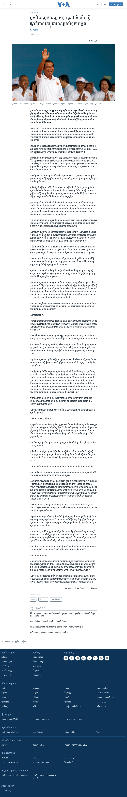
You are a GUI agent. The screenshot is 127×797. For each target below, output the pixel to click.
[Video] (105, 4)
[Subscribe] (107, 658)
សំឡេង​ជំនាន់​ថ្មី (37, 671)
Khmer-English (102, 702)
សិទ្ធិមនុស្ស (36, 697)
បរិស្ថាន (66, 688)
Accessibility (69, 758)
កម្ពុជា (3, 688)
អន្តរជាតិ (4, 693)
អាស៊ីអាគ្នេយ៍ (5, 706)
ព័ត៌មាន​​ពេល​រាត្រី (37, 662)
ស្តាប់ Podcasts (38, 732)
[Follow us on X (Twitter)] (71, 658)
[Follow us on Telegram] (89, 658)
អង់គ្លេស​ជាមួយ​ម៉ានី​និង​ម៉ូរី (9, 719)
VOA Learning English (73, 719)
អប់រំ (34, 706)
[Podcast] (101, 658)
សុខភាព (35, 702)
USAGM (4, 758)
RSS (97, 732)
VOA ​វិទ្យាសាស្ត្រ (6, 671)
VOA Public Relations (9, 762)
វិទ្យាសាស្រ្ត (67, 693)
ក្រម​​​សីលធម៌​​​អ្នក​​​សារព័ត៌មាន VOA (75, 745)
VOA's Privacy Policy (41, 762)
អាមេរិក (3, 697)
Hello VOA (36, 666)
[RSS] (95, 658)
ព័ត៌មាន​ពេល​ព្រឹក (37, 657)
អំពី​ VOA (4, 745)
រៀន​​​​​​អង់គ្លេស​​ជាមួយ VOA (41, 719)
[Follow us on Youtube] (77, 658)
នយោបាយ (34, 12)
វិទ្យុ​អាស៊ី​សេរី (68, 762)
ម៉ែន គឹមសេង (34, 30)
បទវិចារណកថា (101, 706)
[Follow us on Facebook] (66, 658)
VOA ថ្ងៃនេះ (5, 666)
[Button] (92, 40)
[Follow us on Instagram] (83, 658)
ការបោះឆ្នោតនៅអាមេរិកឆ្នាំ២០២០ (107, 697)
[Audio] (98, 4)
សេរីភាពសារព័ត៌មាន (102, 693)
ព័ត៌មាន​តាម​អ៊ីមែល (70, 732)
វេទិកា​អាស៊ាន (36, 675)
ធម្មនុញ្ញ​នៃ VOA (38, 745)
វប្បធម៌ (66, 697)
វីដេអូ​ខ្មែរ (4, 657)
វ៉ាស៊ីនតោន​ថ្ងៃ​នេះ (6, 662)
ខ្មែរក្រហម (67, 702)
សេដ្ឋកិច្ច (35, 693)
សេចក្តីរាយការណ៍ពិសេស (72, 706)
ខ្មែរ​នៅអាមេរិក (6, 702)
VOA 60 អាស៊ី (6, 675)
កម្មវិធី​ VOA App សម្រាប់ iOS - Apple (14, 775)
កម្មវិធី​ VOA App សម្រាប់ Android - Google (45, 776)
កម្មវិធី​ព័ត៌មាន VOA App (9, 732)
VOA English (38, 758)
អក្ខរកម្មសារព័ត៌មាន (102, 688)
